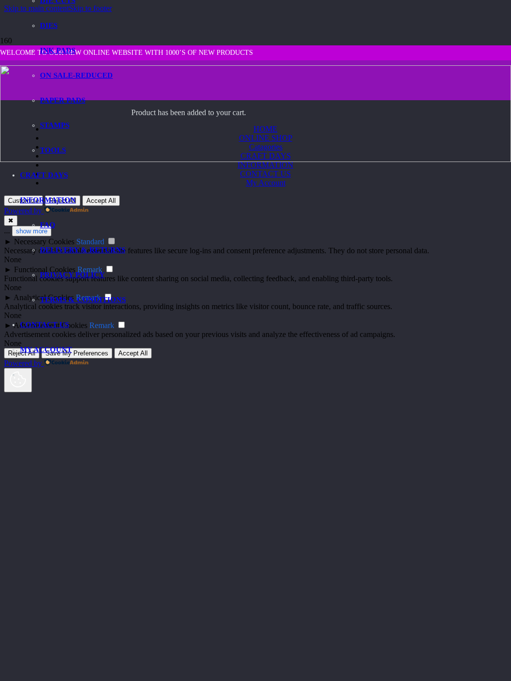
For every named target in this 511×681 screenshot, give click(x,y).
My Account (265, 182)
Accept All (133, 353)
